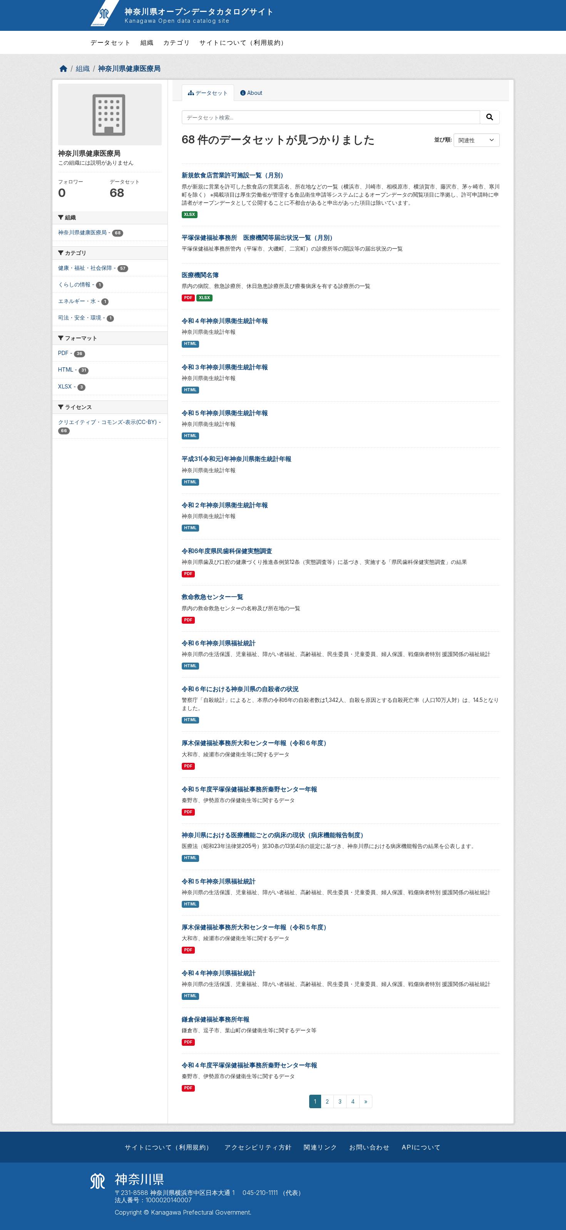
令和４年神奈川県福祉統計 (219, 973)
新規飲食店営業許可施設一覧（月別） (234, 175)
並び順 (442, 139)
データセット (110, 42)
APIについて (421, 1147)
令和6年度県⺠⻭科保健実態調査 (227, 551)
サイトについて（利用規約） (243, 42)
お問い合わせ (369, 1147)
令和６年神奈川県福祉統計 (219, 643)
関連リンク (321, 1147)
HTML (190, 343)
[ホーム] (63, 68)
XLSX (189, 214)
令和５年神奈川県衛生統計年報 (225, 413)
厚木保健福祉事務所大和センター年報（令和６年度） (256, 743)
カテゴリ (176, 42)
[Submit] (490, 117)
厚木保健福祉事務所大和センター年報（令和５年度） (256, 927)
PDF (188, 297)
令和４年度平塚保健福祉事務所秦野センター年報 (249, 1065)
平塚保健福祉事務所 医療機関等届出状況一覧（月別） (259, 237)
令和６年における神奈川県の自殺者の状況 (240, 689)
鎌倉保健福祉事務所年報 (216, 1019)
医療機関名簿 (200, 275)
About (254, 92)
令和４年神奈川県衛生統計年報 (225, 321)
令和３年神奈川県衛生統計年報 (225, 367)
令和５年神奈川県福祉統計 (219, 881)
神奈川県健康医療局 (129, 68)
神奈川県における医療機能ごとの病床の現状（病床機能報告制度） (274, 835)
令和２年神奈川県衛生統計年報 (225, 505)
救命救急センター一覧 (212, 597)
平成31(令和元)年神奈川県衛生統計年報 (236, 459)
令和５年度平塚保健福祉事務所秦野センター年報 (249, 789)
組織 (147, 42)
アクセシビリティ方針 (258, 1147)
